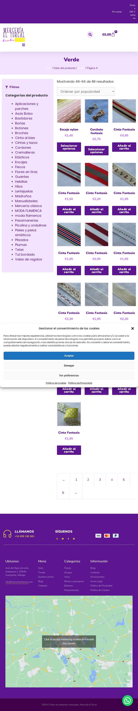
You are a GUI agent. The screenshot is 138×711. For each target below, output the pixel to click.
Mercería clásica (28, 206)
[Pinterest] (74, 539)
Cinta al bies (25, 138)
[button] (132, 328)
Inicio (48, 68)
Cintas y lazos (26, 142)
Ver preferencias (69, 375)
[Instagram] (57, 539)
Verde (81, 68)
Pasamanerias (26, 220)
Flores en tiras (26, 172)
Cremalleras (25, 152)
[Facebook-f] (68, 539)
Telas (19, 249)
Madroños (23, 196)
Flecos (20, 167)
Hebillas (21, 181)
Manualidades (26, 201)
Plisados (21, 240)
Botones (21, 128)
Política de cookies (56, 382)
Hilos (19, 186)
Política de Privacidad (80, 382)
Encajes (21, 162)
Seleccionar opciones (69, 147)
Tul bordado (25, 254)
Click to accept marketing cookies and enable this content (69, 641)
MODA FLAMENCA (28, 210)
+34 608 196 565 (24, 536)
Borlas (20, 123)
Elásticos (22, 157)
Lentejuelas (24, 191)
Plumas (21, 244)
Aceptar (69, 355)
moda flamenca (28, 215)
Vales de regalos (28, 259)
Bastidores (23, 118)
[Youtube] (63, 539)
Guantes (22, 176)
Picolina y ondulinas (31, 225)
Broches (21, 133)
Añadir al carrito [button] (124, 147)
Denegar (69, 365)
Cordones (23, 147)
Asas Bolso (24, 113)
